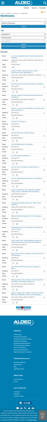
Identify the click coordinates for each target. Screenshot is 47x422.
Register (42, 8)
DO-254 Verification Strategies (20, 155)
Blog (15, 367)
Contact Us (17, 392)
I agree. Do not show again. (42, 415)
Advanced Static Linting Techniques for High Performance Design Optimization (24, 71)
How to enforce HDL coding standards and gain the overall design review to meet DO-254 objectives (26, 241)
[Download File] (13, 80)
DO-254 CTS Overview (18, 121)
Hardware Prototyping (20, 341)
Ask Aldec (17, 394)
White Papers (18, 364)
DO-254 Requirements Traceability (22, 144)
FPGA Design (18, 334)
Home (2, 13)
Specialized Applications (21, 350)
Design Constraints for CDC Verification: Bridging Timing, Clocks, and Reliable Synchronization (25, 190)
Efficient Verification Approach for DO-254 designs (26, 216)
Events (16, 381)
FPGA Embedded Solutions (22, 345)
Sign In (34, 8)
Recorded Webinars (20, 362)
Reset (23, 47)
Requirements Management (22, 343)
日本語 (26, 8)
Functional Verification (20, 337)
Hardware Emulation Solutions (23, 339)
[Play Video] (13, 67)
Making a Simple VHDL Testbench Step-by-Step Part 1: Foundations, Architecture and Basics (27, 280)
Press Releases (18, 379)
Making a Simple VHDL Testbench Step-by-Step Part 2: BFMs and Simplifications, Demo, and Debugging (27, 293)
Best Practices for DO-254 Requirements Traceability (27, 84)
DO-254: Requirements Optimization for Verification (27, 178)
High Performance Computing (22, 352)
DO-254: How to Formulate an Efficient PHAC (25, 167)
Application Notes (19, 369)
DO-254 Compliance (20, 347)
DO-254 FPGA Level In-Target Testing (22, 133)
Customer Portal (18, 396)
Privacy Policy (32, 420)
